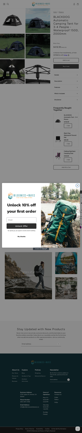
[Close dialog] (77, 185)
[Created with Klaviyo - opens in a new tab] (41, 249)
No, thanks (22, 236)
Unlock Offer (21, 226)
